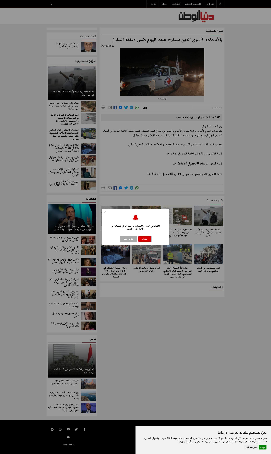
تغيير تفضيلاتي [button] (251, 447)
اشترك (144, 239)
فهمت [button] (262, 447)
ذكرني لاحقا (128, 239)
